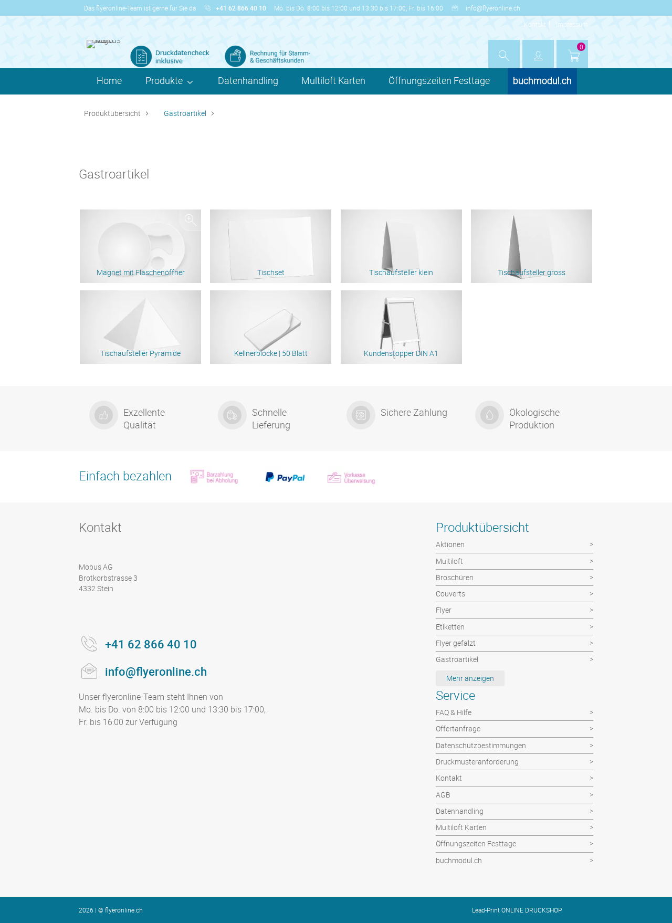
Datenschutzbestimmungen (481, 745)
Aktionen (450, 544)
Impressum (572, 24)
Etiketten (450, 627)
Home (109, 80)
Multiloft (449, 561)
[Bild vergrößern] (190, 220)
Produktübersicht (112, 113)
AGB (443, 795)
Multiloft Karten (333, 80)
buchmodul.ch (542, 80)
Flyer (444, 610)
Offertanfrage (458, 728)
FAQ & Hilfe (453, 712)
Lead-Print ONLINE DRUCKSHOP (517, 910)
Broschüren (455, 577)
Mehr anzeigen (470, 678)
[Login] (538, 55)
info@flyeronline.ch (493, 8)
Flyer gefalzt (456, 643)
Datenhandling (248, 80)
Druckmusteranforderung (477, 762)
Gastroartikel (185, 113)
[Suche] (504, 55)
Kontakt (535, 24)
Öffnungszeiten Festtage (439, 80)
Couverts (450, 594)
